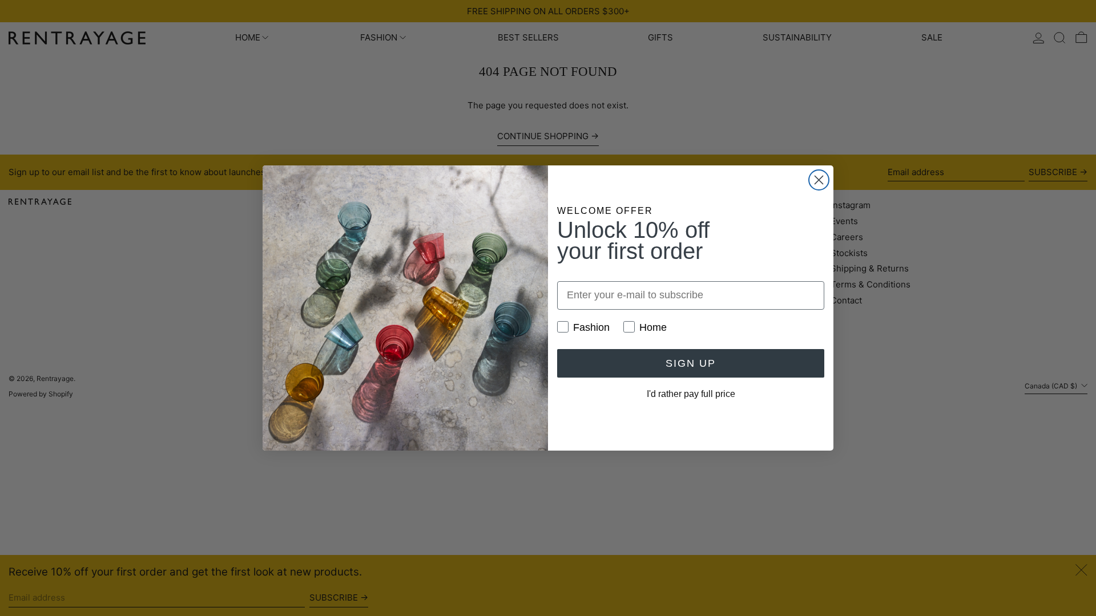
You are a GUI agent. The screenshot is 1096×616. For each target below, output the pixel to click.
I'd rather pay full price (691, 394)
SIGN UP (691, 363)
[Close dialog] (819, 180)
